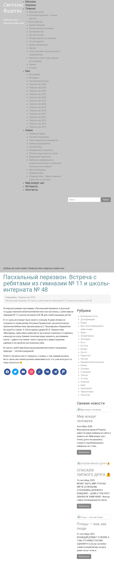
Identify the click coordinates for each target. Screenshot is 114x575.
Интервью (34, 78)
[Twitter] (15, 372)
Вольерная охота (89, 316)
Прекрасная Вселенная (92, 362)
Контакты (31, 189)
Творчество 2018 (37, 110)
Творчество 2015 (37, 120)
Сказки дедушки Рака (39, 143)
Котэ (83, 342)
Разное (32, 64)
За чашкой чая (36, 31)
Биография (34, 74)
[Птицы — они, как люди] (90, 517)
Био (27, 71)
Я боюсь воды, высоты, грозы (43, 153)
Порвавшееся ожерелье (41, 150)
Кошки (84, 349)
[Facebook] (7, 372)
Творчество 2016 (37, 117)
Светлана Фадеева (13, 7)
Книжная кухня (36, 12)
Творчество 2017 (37, 114)
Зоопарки (85, 339)
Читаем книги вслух (39, 81)
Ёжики (84, 323)
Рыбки (84, 365)
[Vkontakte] (47, 372)
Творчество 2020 (37, 104)
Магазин (30, 1)
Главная (30, 8)
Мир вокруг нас (34, 182)
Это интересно (36, 41)
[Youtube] (23, 372)
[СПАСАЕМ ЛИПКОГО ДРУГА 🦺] (94, 463)
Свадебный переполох (40, 156)
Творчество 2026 (37, 84)
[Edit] (39, 372)
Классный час (36, 22)
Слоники (85, 368)
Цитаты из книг (36, 35)
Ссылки (33, 68)
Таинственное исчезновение (43, 140)
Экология (85, 395)
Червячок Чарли (37, 133)
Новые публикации (38, 45)
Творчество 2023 (37, 94)
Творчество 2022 (37, 97)
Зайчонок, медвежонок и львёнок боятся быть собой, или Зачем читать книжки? (45, 163)
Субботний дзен (37, 25)
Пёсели (84, 359)
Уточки (84, 378)
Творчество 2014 (37, 123)
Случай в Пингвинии (39, 137)
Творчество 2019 (37, 107)
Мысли (32, 48)
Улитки (84, 375)
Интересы (31, 186)
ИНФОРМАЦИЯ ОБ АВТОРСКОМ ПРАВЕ (57, 568)
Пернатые (86, 355)
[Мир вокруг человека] (89, 409)
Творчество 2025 (37, 87)
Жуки (83, 332)
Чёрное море (87, 391)
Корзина (30, 5)
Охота (84, 352)
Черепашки (86, 388)
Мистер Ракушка (37, 170)
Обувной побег (36, 173)
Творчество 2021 (37, 101)
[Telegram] (55, 372)
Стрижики (86, 372)
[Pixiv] (63, 372)
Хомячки (85, 382)
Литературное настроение (42, 38)
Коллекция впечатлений (41, 28)
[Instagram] (31, 372)
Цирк (83, 385)
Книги (29, 130)
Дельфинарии (88, 319)
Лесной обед (35, 147)
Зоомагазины (87, 336)
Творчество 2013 (37, 127)
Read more (84, 452)
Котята (84, 345)
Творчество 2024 (37, 91)
